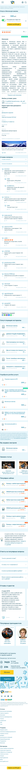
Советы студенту (4, 713)
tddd (5, 152)
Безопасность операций (6, 737)
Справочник (3, 720)
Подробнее (7, 679)
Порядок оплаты (4, 733)
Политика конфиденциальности (8, 731)
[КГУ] (2, 429)
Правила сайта (3, 729)
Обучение (7, 672)
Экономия (2, 715)
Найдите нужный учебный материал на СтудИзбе (15, 542)
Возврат (2, 735)
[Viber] (7, 315)
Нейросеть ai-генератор (6, 752)
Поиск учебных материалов (7, 748)
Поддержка (3, 741)
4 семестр (11, 121)
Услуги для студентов (5, 750)
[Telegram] (3, 315)
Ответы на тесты (4, 754)
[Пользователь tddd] (2, 384)
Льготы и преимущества (6, 716)
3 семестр (5, 121)
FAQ (1, 722)
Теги (1, 724)
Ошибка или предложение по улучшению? (11, 138)
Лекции (2, 755)
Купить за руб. (14, 24)
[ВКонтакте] (9, 315)
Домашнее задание (7, 112)
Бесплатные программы (6, 711)
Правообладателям (5, 739)
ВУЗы (1, 759)
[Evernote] (11, 315)
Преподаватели (4, 757)
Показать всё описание (14, 95)
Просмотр (24, 103)
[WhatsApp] (5, 315)
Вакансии (2, 742)
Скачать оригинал (9, 103)
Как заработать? (4, 761)
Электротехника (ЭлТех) (9, 117)
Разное (2, 718)
